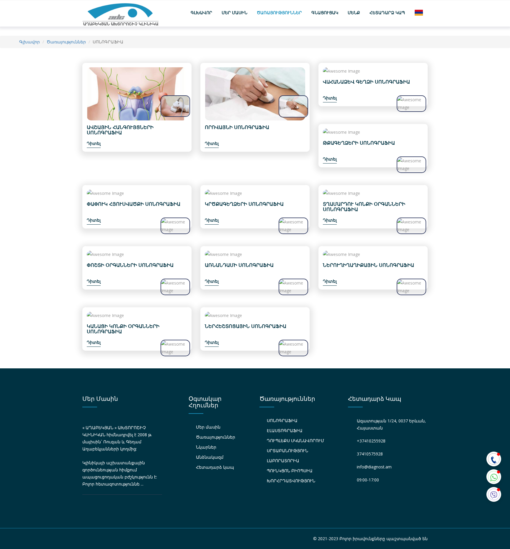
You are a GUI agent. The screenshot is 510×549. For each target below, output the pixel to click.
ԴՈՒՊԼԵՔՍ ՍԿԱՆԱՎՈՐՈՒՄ (295, 440)
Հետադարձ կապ (387, 12)
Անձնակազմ (209, 457)
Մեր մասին (234, 12)
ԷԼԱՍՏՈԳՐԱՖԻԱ (285, 430)
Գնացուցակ (324, 12)
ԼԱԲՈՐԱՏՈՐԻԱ (283, 460)
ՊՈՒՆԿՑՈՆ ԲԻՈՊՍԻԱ (290, 470)
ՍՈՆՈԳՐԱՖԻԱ (282, 420)
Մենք (354, 12)
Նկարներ (206, 447)
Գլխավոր (201, 12)
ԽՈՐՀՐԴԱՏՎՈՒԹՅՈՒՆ (291, 480)
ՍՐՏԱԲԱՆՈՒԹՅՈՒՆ (287, 450)
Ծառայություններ (279, 12)
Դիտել (94, 143)
